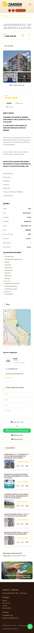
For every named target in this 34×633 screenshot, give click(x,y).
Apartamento (8, 17)
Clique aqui (6, 556)
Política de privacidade (25, 626)
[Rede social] (9, 10)
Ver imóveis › (8, 377)
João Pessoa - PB (20, 16)
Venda (11, 16)
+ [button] (5, 311)
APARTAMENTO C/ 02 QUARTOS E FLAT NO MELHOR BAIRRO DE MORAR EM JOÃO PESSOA (16, 456)
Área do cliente (6, 608)
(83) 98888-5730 (21, 10)
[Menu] (30, 4)
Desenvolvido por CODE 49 (10, 629)
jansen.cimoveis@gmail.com (15, 374)
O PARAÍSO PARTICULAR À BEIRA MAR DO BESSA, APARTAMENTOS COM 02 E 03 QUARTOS (16, 496)
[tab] (9, 46)
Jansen (15, 359)
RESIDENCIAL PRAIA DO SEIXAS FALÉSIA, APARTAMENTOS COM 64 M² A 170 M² (16, 476)
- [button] (5, 314)
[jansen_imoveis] (13, 10)
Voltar (30, 17)
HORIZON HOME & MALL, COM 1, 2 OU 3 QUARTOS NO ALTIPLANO (16, 515)
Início (5, 16)
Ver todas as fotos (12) (18, 85)
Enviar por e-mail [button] (17, 422)
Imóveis (4, 601)
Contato (4, 606)
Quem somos (6, 603)
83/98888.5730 (12, 369)
